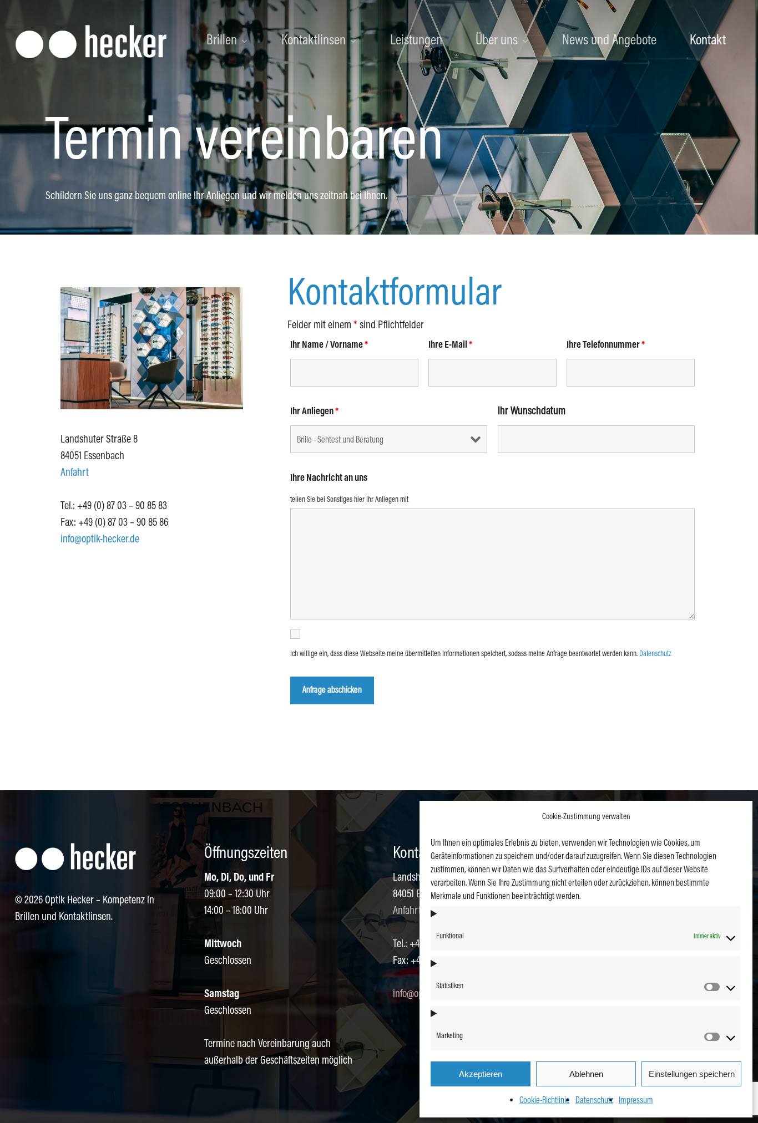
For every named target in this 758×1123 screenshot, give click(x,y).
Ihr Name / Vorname (329, 345)
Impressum (636, 1100)
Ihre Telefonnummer (606, 345)
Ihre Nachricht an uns (328, 479)
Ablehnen (586, 1074)
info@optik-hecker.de (99, 539)
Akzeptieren (480, 1074)
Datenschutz (594, 1100)
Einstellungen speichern (692, 1074)
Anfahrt (74, 473)
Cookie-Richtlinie (544, 1100)
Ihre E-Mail (450, 345)
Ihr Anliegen (314, 412)
